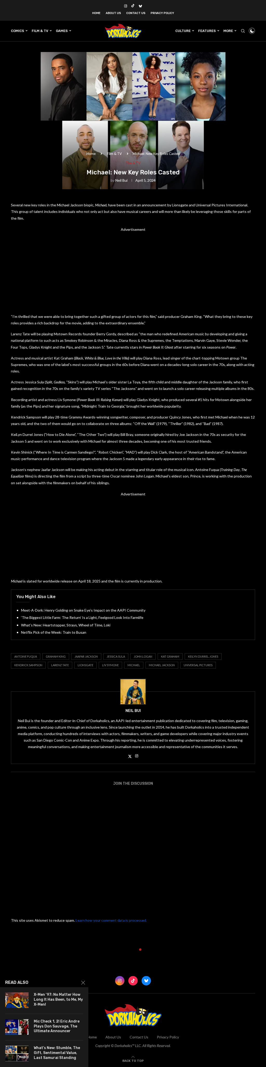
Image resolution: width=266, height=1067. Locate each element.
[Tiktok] (133, 6)
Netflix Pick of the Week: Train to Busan (53, 632)
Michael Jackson (162, 665)
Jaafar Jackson (86, 656)
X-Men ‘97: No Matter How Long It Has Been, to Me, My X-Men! (58, 999)
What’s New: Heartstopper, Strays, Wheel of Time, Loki (65, 625)
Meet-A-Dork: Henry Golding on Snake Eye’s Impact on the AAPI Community (83, 610)
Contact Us (135, 13)
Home (96, 13)
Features (207, 31)
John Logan (143, 656)
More (228, 31)
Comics (17, 31)
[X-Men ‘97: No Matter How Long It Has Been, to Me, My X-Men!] (17, 1000)
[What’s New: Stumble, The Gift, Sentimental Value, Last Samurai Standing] (17, 1053)
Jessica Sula (116, 656)
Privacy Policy (162, 13)
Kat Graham (170, 656)
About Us (113, 13)
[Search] (242, 31)
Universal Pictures (198, 665)
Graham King (56, 656)
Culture (183, 31)
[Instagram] (125, 6)
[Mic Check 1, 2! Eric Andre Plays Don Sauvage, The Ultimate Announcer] (17, 1027)
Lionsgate (85, 665)
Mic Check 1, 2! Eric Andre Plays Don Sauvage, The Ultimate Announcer (56, 1026)
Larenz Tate (60, 665)
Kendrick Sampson (28, 665)
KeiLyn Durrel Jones (203, 656)
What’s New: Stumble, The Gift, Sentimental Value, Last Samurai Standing (57, 1053)
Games (62, 31)
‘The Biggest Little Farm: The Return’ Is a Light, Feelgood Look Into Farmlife (82, 617)
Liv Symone (110, 665)
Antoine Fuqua (25, 656)
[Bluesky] (140, 6)
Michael (134, 665)
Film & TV (40, 31)
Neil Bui (121, 180)
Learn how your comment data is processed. (111, 920)
